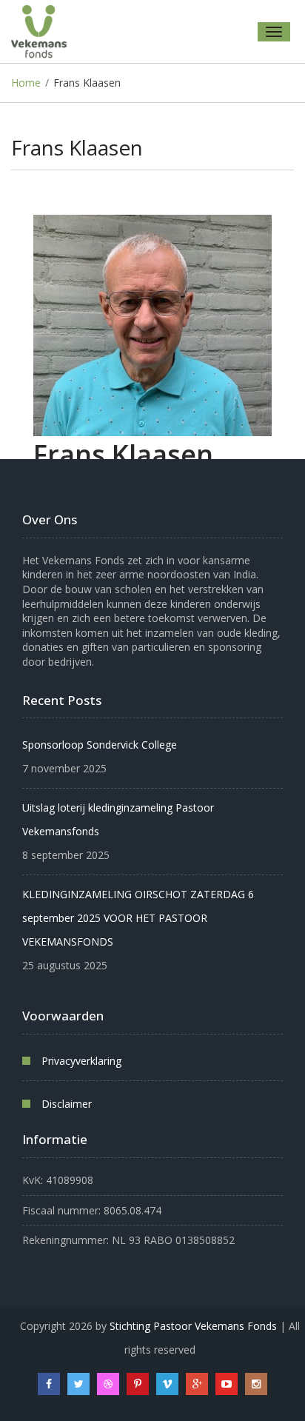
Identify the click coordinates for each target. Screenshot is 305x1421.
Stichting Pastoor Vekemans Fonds (193, 1326)
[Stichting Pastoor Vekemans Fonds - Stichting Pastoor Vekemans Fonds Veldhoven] (44, 31)
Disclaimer (66, 1104)
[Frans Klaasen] (152, 325)
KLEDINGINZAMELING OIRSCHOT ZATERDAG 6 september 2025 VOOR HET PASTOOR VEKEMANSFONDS (138, 918)
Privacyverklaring (81, 1061)
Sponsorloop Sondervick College (99, 745)
